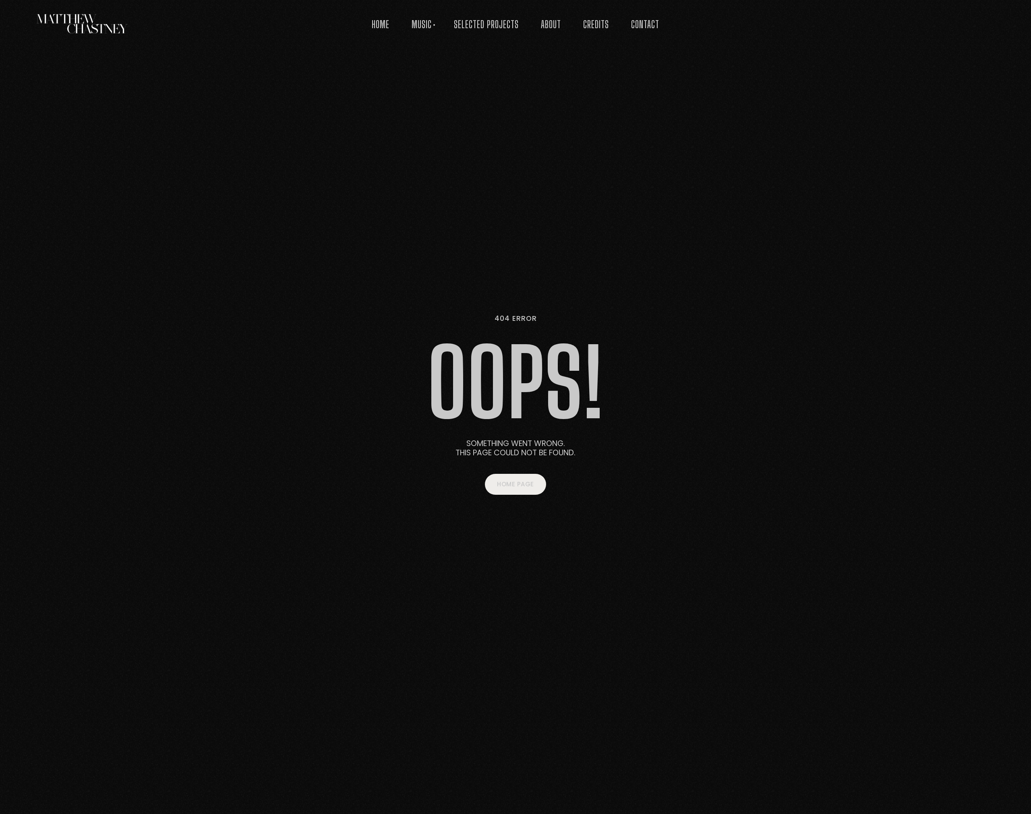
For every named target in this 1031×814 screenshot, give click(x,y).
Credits (596, 24)
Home (380, 24)
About (551, 24)
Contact (645, 24)
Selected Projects (486, 24)
